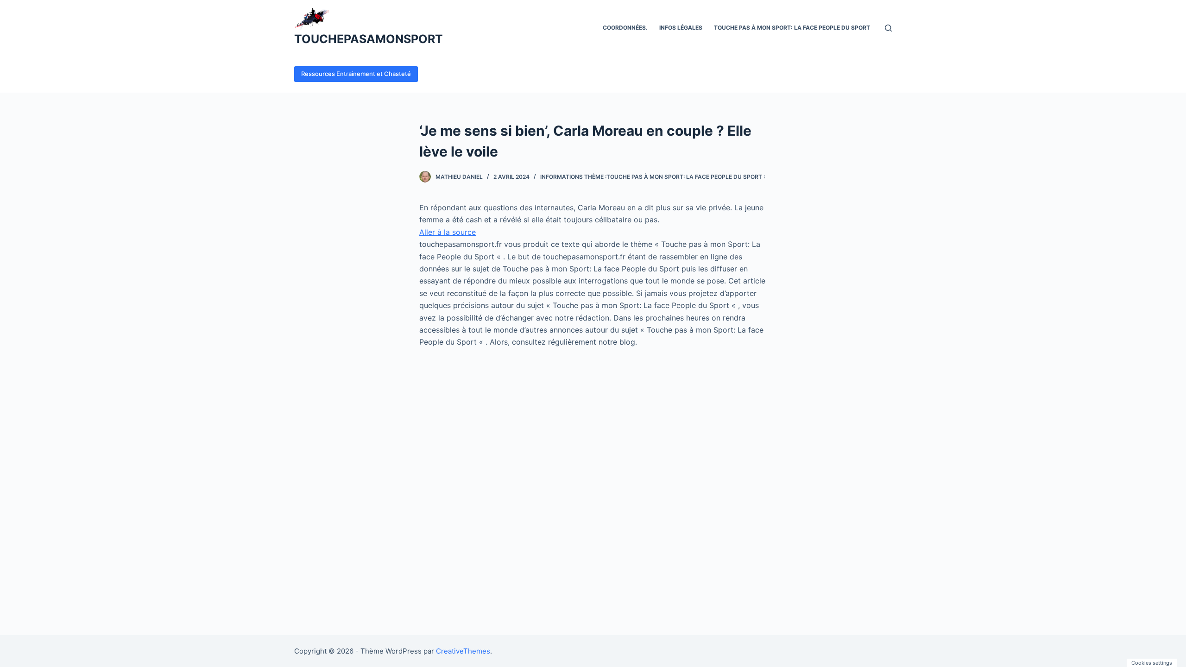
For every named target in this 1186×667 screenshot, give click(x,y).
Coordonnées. (625, 27)
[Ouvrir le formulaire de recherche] (888, 28)
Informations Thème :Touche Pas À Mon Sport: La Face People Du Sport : (652, 176)
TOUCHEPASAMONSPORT (368, 39)
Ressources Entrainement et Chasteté (356, 73)
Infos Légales (680, 27)
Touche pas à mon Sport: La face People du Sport (792, 27)
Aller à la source (447, 232)
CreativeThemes (463, 651)
